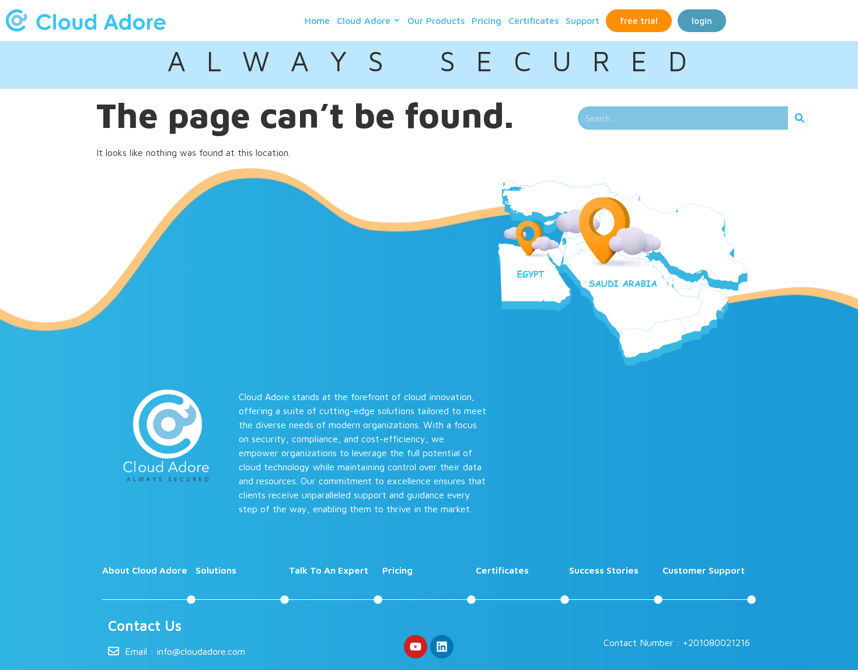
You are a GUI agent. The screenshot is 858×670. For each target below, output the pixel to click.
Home (317, 20)
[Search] (799, 118)
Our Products (436, 20)
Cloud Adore (363, 20)
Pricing (486, 20)
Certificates (533, 20)
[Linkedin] (442, 646)
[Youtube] (415, 646)
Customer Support (703, 570)
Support (582, 20)
